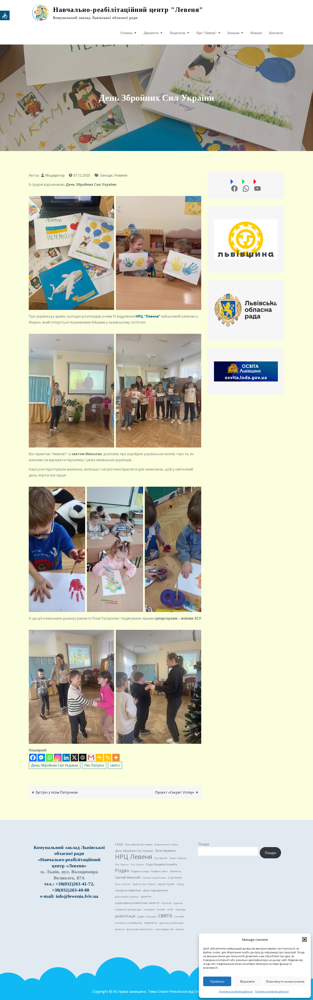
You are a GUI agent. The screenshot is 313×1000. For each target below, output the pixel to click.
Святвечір (175, 871)
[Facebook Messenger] (41, 757)
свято (115, 765)
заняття (145, 896)
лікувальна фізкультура (128, 909)
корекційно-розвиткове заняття (137, 903)
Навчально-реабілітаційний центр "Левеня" (128, 9)
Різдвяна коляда (140, 871)
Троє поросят (123, 884)
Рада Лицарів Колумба (161, 864)
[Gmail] (91, 757)
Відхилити (247, 981)
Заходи (106, 175)
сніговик (179, 916)
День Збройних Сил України (54, 765)
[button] (304, 939)
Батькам (233, 33)
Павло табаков (177, 858)
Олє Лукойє (160, 858)
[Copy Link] (107, 757)
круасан (178, 903)
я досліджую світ (164, 929)
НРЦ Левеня (133, 857)
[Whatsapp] (49, 757)
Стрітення (175, 877)
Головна (126, 33)
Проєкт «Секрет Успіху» (174, 792)
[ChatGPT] (82, 757)
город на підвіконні (128, 890)
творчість (150, 923)
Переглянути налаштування (285, 981)
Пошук (203, 844)
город (180, 884)
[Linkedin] (66, 757)
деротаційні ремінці (126, 896)
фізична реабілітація (171, 922)
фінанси (120, 929)
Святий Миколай (127, 877)
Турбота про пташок (144, 884)
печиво (160, 909)
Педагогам (177, 33)
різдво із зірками (146, 916)
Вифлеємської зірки (166, 844)
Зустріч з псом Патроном (57, 792)
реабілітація (125, 916)
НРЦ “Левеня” (148, 316)
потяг (170, 909)
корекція (166, 903)
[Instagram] (58, 757)
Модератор (55, 175)
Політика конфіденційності (236, 991)
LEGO (119, 844)
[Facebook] (33, 757)
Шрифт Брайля (166, 884)
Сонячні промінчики (154, 877)
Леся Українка (165, 850)
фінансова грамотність (139, 929)
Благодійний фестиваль (139, 844)
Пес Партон (122, 864)
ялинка (180, 929)
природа (180, 909)
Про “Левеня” (206, 33)
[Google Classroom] (99, 757)
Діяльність (151, 33)
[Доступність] (5, 15)
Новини (256, 33)
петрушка (149, 909)
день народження (155, 890)
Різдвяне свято (159, 871)
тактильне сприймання (128, 922)
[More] (116, 757)
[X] (74, 757)
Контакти (276, 33)
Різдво (122, 870)
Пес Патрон (94, 765)
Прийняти (217, 981)
